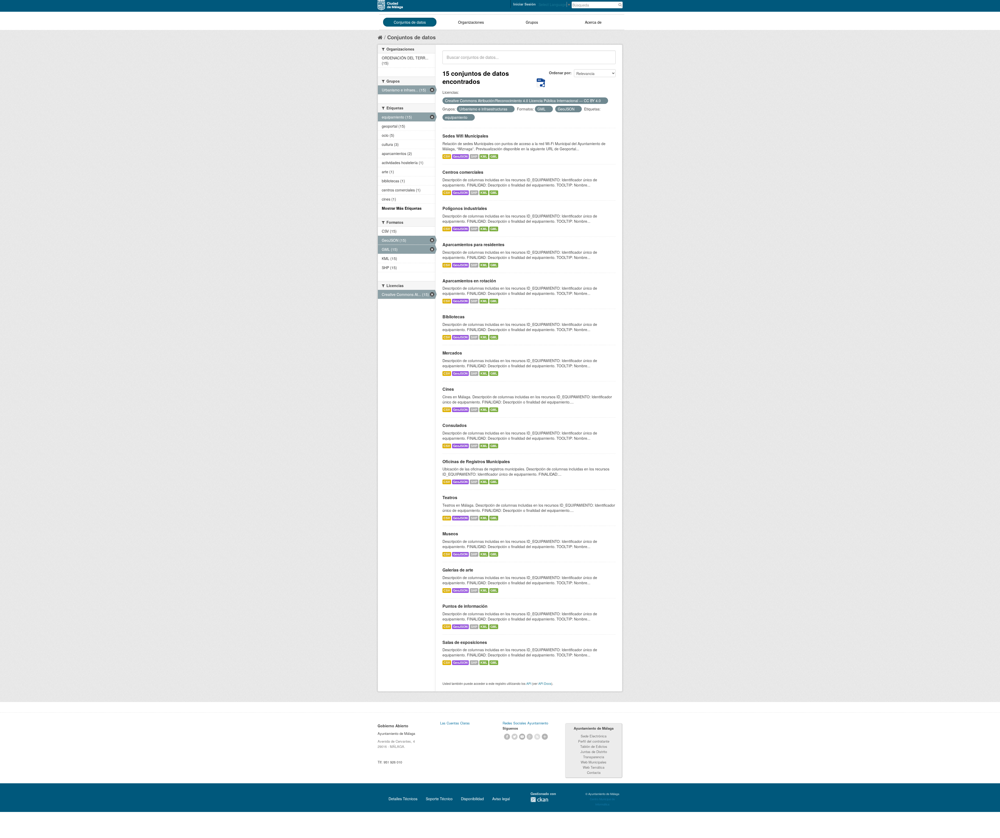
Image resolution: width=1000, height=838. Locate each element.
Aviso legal (501, 798)
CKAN (539, 799)
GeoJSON (460, 156)
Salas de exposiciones (464, 642)
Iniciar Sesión (524, 4)
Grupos (532, 22)
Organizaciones (471, 22)
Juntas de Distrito (593, 751)
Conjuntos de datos (410, 22)
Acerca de (593, 22)
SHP (474, 156)
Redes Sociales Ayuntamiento (525, 723)
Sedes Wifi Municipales (465, 136)
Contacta (594, 772)
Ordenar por (559, 72)
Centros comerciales (462, 172)
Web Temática (593, 767)
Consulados (454, 425)
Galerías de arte (457, 570)
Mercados (452, 353)
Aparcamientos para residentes (473, 244)
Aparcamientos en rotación (469, 281)
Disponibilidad (472, 798)
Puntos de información (465, 606)
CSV (446, 156)
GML (493, 156)
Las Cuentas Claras (455, 723)
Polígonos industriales (464, 208)
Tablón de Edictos (593, 746)
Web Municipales (594, 762)
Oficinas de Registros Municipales (476, 461)
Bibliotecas (453, 317)
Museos (450, 534)
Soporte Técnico (439, 798)
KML (483, 156)
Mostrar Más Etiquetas (402, 208)
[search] (608, 60)
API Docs (544, 683)
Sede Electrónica (594, 736)
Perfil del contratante (593, 741)
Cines (448, 389)
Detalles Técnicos (403, 798)
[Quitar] (603, 101)
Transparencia (593, 756)
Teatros (449, 497)
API (528, 683)
